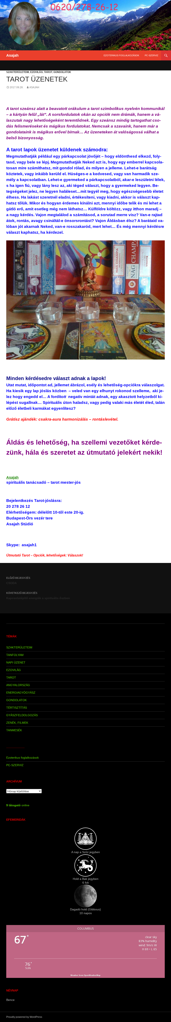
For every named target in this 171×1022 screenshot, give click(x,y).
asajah (34, 87)
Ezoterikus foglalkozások (121, 55)
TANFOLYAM (15, 655)
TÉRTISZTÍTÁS (16, 707)
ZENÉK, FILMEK (17, 722)
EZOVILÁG (36, 72)
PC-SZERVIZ (151, 55)
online (17, 805)
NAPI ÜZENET (15, 662)
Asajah (12, 55)
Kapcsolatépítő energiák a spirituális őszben (38, 596)
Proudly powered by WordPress (24, 1017)
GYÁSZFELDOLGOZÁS (22, 715)
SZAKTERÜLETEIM (17, 72)
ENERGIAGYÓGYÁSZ (20, 692)
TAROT (48, 72)
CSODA (18, 581)
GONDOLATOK (62, 72)
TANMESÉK (14, 730)
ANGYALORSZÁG (18, 685)
